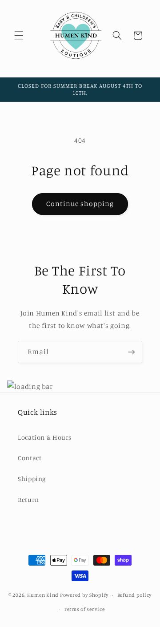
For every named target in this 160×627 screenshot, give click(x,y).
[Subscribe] (131, 352)
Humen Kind (43, 595)
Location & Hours (45, 437)
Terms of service (84, 609)
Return (28, 499)
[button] (18, 35)
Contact (29, 457)
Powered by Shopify (84, 595)
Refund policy (134, 595)
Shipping (32, 478)
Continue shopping (80, 203)
